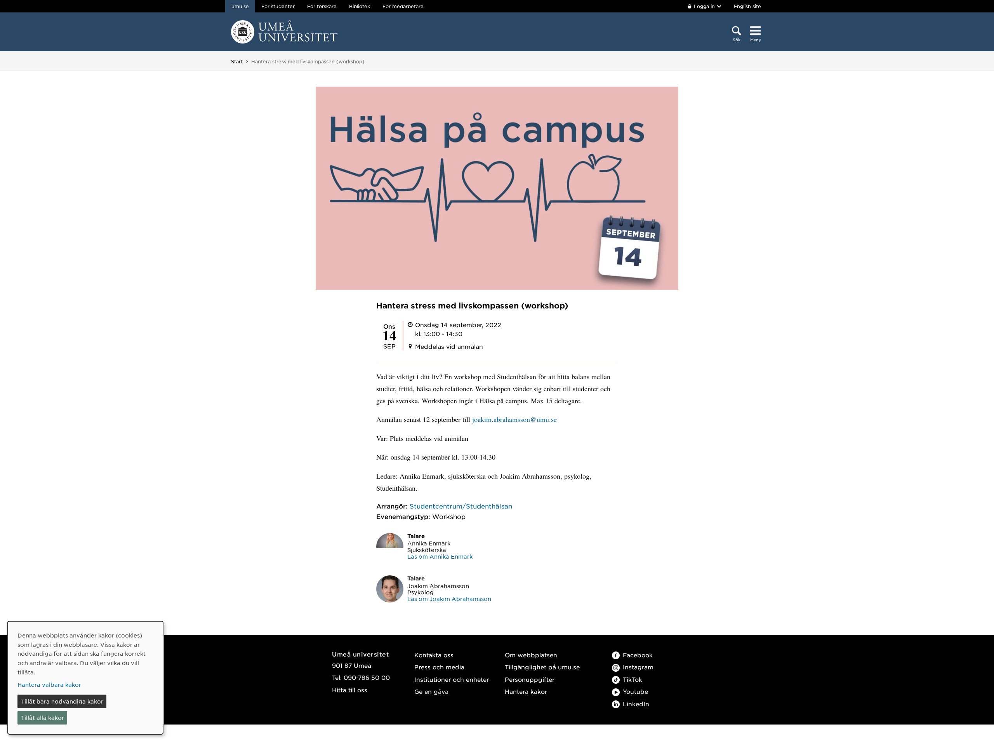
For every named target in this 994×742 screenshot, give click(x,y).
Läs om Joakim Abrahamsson (449, 598)
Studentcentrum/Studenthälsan (461, 506)
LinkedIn (636, 703)
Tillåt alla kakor (42, 717)
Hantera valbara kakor (49, 684)
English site (747, 6)
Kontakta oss (434, 654)
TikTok (632, 679)
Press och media (439, 667)
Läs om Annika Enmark (440, 556)
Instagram (638, 667)
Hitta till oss (349, 689)
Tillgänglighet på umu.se (542, 667)
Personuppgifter (529, 679)
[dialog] (85, 677)
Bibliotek (359, 6)
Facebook (638, 654)
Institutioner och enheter (451, 679)
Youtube (635, 691)
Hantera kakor (526, 691)
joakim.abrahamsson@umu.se (514, 419)
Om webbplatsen (531, 654)
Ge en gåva (431, 691)
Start (237, 61)
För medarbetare (403, 6)
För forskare (322, 6)
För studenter (278, 6)
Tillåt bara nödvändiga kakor (62, 701)
